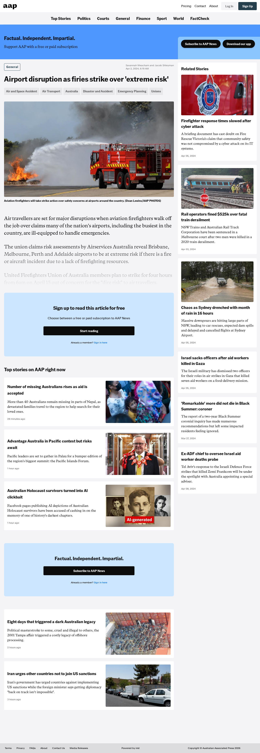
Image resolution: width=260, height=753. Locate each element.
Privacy (20, 748)
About (213, 6)
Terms (8, 748)
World (178, 18)
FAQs (32, 748)
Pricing (186, 6)
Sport (162, 18)
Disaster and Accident (98, 91)
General (123, 18)
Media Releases (79, 748)
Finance (143, 18)
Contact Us (58, 748)
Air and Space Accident (21, 91)
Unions (156, 91)
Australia (71, 91)
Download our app (239, 44)
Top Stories (61, 18)
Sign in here (100, 342)
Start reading (89, 331)
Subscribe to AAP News (201, 44)
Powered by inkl (130, 748)
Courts (103, 18)
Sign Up (247, 6)
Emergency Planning (132, 91)
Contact (200, 6)
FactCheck (199, 18)
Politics (84, 18)
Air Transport (51, 91)
